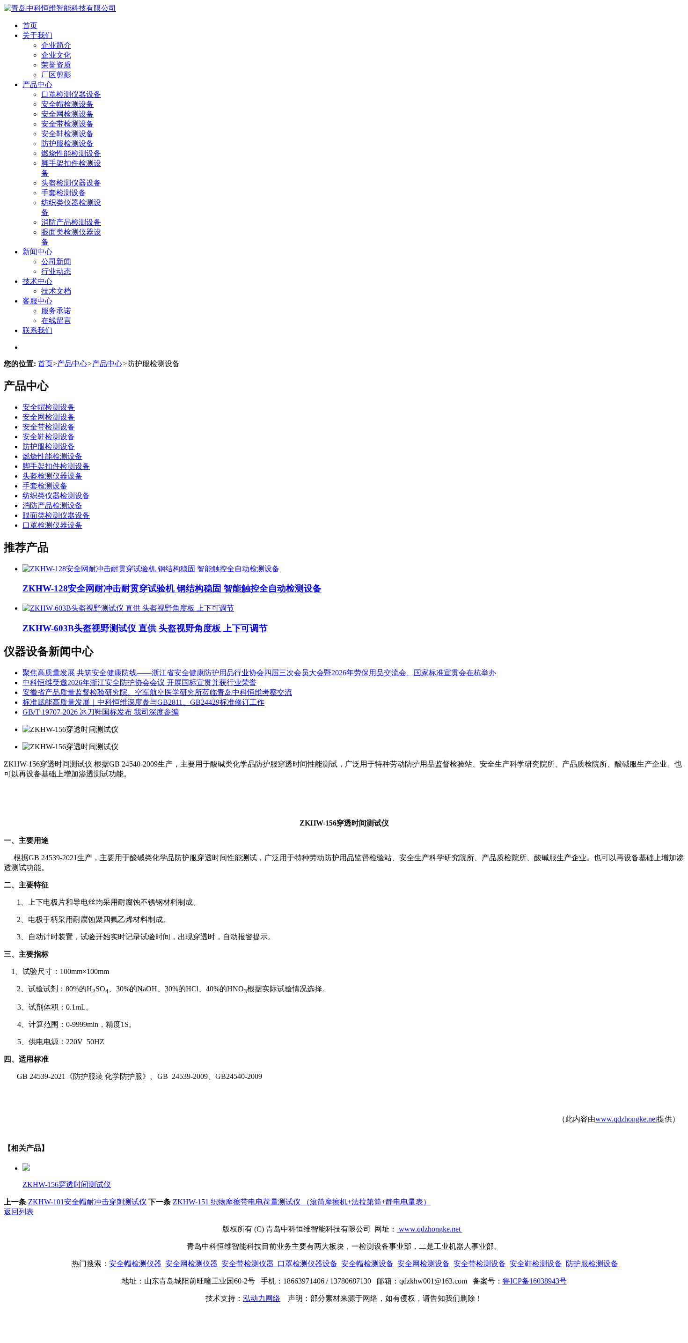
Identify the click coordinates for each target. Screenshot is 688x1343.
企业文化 (56, 55)
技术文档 (56, 291)
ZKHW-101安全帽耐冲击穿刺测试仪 (87, 1202)
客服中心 (37, 301)
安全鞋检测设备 (67, 134)
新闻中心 (37, 252)
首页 (29, 26)
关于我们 (37, 35)
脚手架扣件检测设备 (56, 466)
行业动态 (56, 271)
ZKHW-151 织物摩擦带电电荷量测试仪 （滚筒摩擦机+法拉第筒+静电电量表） (302, 1202)
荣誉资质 (56, 65)
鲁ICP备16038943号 (535, 1281)
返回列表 (19, 1212)
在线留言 (56, 321)
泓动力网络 (261, 1298)
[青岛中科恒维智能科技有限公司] (60, 8)
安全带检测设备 (67, 124)
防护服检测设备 (67, 144)
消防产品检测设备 (71, 222)
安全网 (176, 1264)
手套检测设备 (63, 193)
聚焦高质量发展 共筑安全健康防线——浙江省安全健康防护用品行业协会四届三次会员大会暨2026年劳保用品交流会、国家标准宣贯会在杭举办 (259, 673)
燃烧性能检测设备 (71, 153)
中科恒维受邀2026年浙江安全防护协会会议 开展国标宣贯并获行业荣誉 (139, 682)
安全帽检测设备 (67, 104)
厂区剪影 (56, 75)
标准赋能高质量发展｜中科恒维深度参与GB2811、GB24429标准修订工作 (143, 702)
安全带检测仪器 (247, 1264)
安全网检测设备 (67, 114)
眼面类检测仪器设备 (56, 515)
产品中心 (37, 85)
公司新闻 (56, 262)
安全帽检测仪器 (135, 1264)
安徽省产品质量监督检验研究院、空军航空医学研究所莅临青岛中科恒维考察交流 (157, 692)
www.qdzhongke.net (626, 1119)
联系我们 (37, 330)
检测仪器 (203, 1264)
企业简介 (56, 45)
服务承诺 (56, 311)
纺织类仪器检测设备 (56, 496)
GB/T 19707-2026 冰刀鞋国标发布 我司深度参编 (100, 712)
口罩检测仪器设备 (71, 94)
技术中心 (37, 281)
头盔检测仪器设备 (71, 183)
